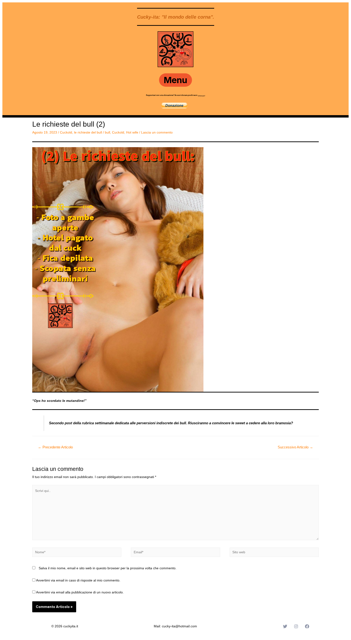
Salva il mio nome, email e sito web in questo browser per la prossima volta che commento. (107, 568)
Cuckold (66, 132)
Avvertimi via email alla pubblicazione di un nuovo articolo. (80, 592)
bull (107, 132)
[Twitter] (285, 626)
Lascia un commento (157, 132)
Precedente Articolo (55, 447)
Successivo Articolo (295, 447)
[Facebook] (307, 626)
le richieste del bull (88, 132)
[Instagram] (296, 626)
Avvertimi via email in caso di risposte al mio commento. (78, 580)
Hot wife (132, 132)
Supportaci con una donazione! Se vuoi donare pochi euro (172, 95)
